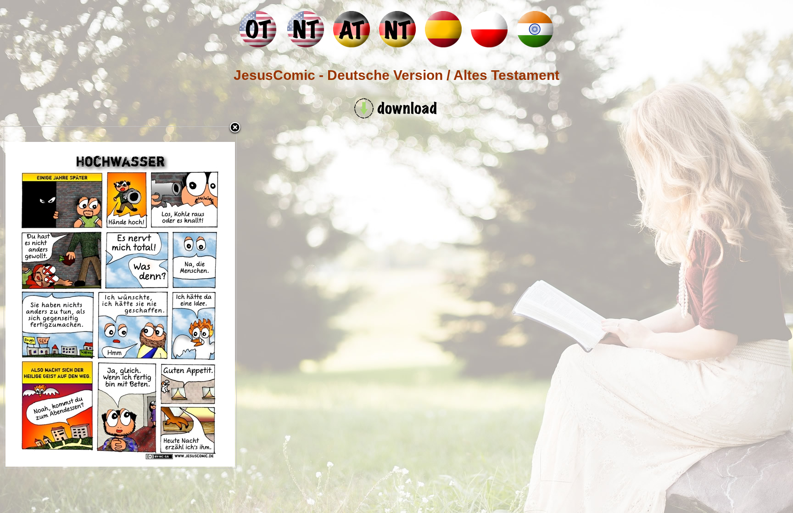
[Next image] (195, 297)
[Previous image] (44, 297)
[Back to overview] (235, 128)
